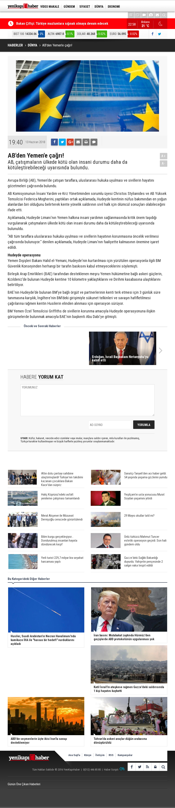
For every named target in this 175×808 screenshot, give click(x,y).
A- (164, 163)
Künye (87, 755)
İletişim (100, 755)
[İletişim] (157, 15)
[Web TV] (144, 15)
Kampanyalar (125, 755)
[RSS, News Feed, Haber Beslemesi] (147, 767)
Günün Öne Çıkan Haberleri (24, 784)
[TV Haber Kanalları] (137, 15)
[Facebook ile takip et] (152, 34)
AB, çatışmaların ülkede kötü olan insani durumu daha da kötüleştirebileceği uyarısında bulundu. (67, 165)
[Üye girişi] (155, 767)
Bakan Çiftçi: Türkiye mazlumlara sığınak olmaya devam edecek (62, 24)
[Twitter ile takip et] (159, 34)
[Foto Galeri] (151, 15)
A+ (163, 156)
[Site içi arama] (164, 15)
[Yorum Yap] (93, 142)
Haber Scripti (111, 769)
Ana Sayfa (74, 755)
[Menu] (131, 15)
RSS (111, 755)
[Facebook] (54, 142)
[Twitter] (62, 142)
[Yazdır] (86, 142)
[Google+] (70, 142)
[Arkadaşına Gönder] (78, 142)
